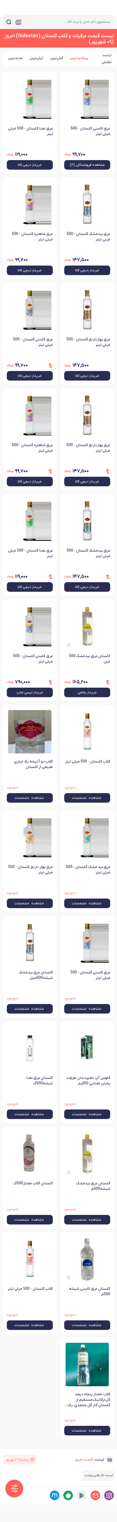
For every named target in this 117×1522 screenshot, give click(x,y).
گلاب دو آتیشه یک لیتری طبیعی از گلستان (33, 764)
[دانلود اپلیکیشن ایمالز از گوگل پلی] (82, 1495)
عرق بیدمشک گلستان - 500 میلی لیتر (88, 236)
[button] (14, 1488)
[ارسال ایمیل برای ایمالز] (95, 1495)
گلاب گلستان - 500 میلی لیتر (87, 761)
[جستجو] (8, 22)
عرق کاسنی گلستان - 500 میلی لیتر (90, 131)
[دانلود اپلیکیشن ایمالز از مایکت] (54, 1495)
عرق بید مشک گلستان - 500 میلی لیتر (88, 869)
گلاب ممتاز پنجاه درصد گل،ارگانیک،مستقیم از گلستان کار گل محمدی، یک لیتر (89, 1400)
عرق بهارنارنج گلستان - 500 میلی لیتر (88, 342)
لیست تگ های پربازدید (98, 1475)
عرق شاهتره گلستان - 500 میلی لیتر (32, 236)
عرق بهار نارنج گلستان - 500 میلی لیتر (30, 869)
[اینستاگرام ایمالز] (109, 1495)
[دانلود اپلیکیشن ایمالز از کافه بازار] (68, 1495)
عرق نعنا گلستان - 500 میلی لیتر (30, 131)
